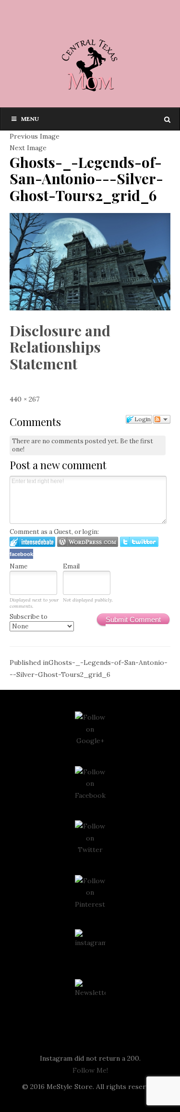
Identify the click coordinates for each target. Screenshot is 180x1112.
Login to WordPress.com (87, 542)
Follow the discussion (161, 419)
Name (18, 566)
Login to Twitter (139, 542)
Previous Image (35, 136)
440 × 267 (24, 399)
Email (71, 566)
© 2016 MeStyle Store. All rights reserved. (90, 1086)
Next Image (28, 147)
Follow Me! (90, 1070)
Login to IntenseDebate (32, 542)
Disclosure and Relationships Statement (60, 347)
